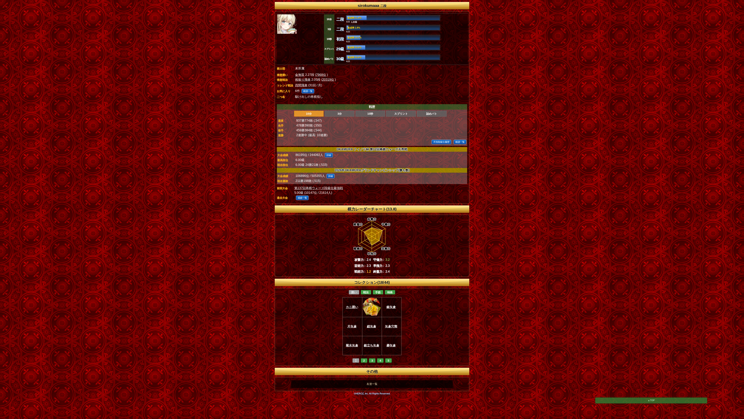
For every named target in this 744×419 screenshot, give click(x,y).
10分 (309, 113)
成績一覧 (302, 198)
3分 (340, 113)
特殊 (390, 292)
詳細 (328, 155)
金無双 (299, 74)
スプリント (401, 113)
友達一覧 (372, 383)
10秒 (370, 113)
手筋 (378, 292)
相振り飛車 (303, 79)
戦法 (366, 292)
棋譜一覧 (308, 91)
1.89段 (354, 22)
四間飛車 (301, 85)
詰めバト (431, 113)
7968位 (321, 74)
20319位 (328, 79)
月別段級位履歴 (441, 142)
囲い (354, 292)
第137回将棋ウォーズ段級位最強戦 (318, 188)
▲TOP (651, 400)
